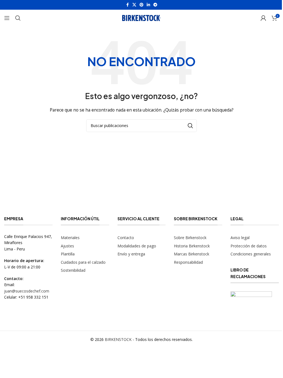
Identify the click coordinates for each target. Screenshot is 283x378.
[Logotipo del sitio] (141, 17)
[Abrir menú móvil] (6, 18)
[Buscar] (17, 18)
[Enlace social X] (134, 5)
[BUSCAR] (190, 125)
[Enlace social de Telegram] (155, 5)
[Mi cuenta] (263, 18)
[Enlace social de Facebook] (127, 5)
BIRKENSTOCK (118, 339)
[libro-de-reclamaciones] (251, 306)
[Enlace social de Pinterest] (141, 5)
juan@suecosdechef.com (26, 291)
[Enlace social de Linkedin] (148, 5)
